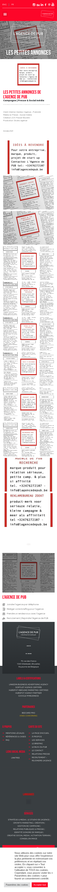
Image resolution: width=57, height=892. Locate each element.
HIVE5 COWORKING (28, 716)
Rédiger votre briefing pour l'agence (25, 609)
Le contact (37, 751)
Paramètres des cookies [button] (17, 885)
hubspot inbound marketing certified (28, 690)
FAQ (7, 740)
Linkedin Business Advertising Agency (28, 685)
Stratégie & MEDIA (17, 820)
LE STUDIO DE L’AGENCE (38, 820)
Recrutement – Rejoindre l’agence (41, 759)
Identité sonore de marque (28, 832)
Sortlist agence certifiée (28, 687)
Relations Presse (41, 754)
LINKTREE (15, 758)
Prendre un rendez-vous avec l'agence (26, 614)
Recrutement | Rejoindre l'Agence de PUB (27, 618)
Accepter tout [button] (40, 885)
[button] (5, 14)
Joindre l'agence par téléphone (23, 604)
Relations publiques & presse (28, 829)
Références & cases (16, 737)
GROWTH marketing (23, 823)
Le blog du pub (39, 747)
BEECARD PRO (28, 713)
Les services (38, 740)
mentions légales (15, 733)
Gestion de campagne (28, 826)
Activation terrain (40, 836)
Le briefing (37, 744)
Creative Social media (18, 836)
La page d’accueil (40, 733)
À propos (37, 737)
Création (39, 823)
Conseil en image (28, 839)
